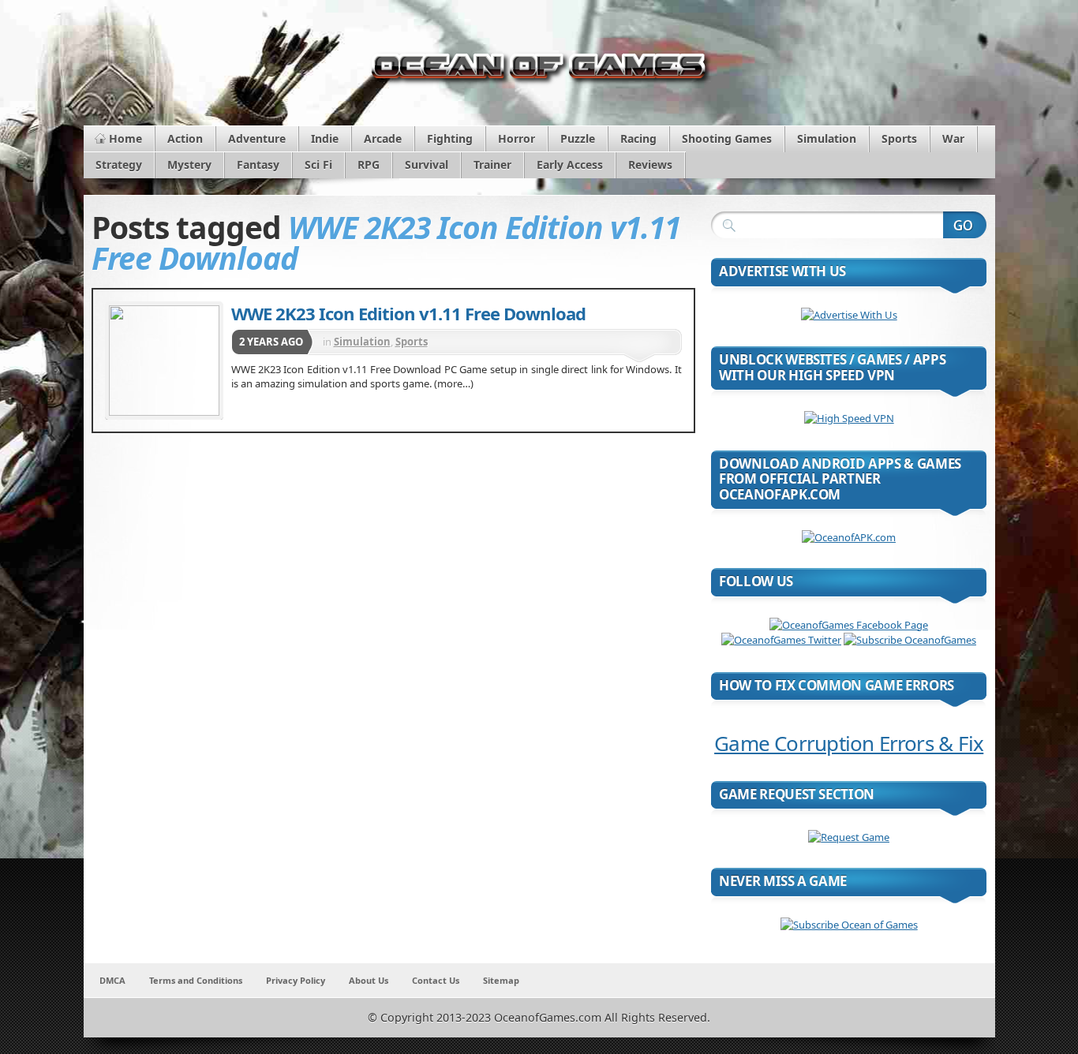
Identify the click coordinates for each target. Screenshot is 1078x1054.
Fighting (450, 138)
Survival (426, 164)
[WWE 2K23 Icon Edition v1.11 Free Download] (164, 360)
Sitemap (501, 980)
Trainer (492, 164)
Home (125, 138)
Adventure (257, 138)
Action (185, 138)
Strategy (118, 164)
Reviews (650, 164)
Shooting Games (727, 138)
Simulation (826, 138)
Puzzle (577, 138)
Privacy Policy (295, 980)
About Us (368, 980)
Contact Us (435, 980)
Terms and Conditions (195, 980)
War (953, 138)
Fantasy (258, 164)
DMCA (112, 980)
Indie (325, 138)
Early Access (570, 164)
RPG (368, 164)
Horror (516, 138)
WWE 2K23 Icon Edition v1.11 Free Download (408, 313)
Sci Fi (318, 164)
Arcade (383, 138)
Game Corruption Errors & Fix (848, 743)
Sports (899, 138)
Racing (638, 138)
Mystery (189, 164)
